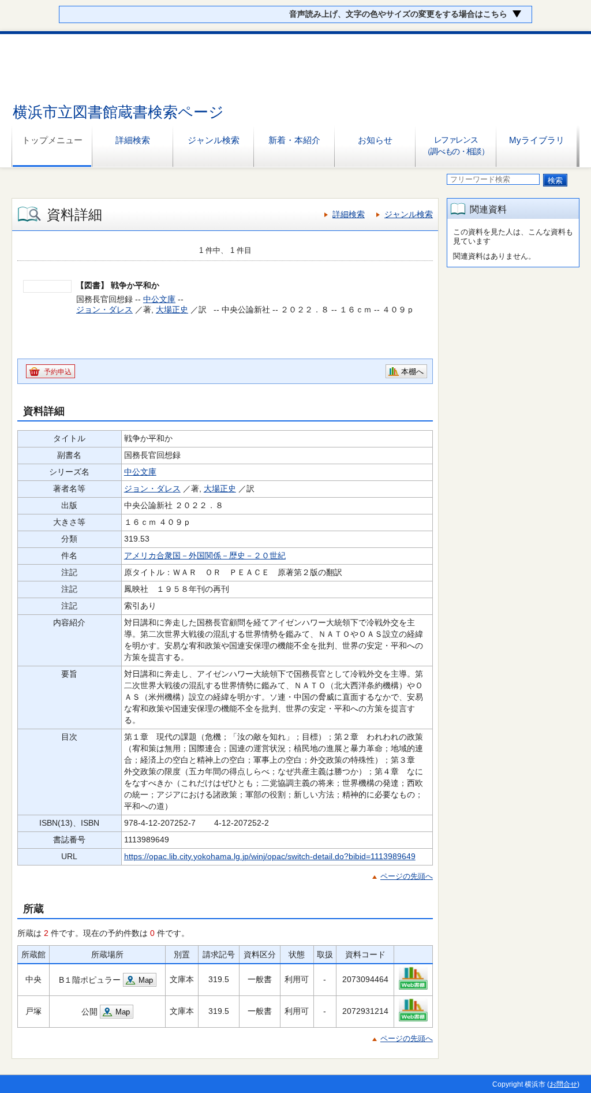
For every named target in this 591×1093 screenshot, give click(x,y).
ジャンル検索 (214, 140)
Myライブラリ (536, 140)
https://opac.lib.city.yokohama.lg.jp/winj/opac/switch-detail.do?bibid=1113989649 (270, 856)
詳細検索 (132, 140)
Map (146, 980)
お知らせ (375, 140)
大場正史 (172, 309)
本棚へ (412, 371)
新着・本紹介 (294, 140)
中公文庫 (159, 299)
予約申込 (58, 372)
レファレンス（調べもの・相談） (455, 145)
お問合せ (563, 1084)
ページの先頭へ (406, 876)
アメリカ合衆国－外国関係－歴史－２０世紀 (205, 555)
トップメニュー (52, 140)
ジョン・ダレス (104, 309)
